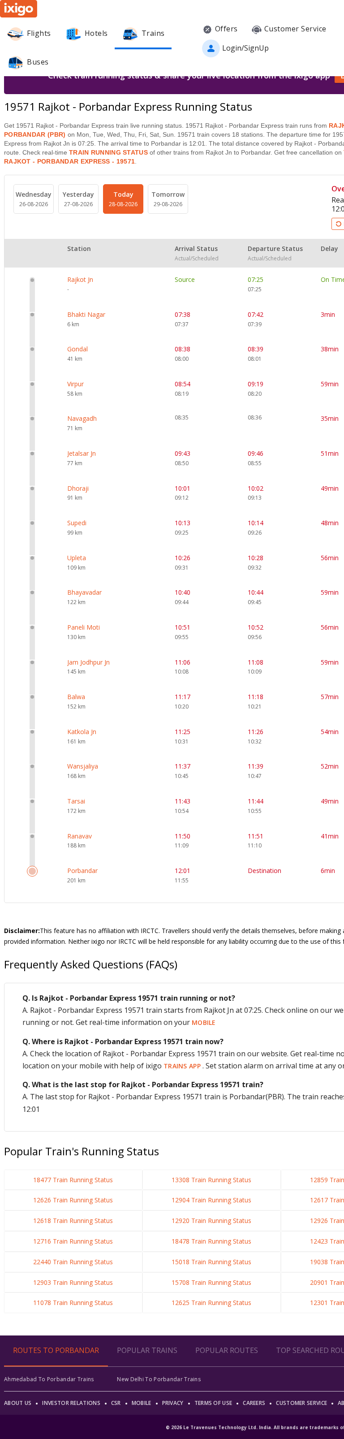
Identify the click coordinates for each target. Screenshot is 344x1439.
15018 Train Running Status (211, 1262)
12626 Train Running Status (73, 1200)
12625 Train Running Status (211, 1302)
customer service (301, 1403)
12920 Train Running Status (211, 1220)
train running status (108, 152)
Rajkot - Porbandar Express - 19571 (69, 161)
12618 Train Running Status (73, 1220)
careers (254, 1403)
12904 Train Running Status (211, 1200)
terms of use (213, 1403)
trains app (182, 1066)
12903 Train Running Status (73, 1282)
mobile (204, 1022)
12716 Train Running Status (73, 1241)
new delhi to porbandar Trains (159, 1379)
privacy (173, 1403)
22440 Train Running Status (73, 1262)
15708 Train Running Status (211, 1282)
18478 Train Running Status (211, 1241)
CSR (116, 1403)
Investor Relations (71, 1403)
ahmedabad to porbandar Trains (49, 1379)
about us (17, 1403)
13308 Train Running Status (211, 1179)
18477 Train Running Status (73, 1179)
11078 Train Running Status (73, 1302)
